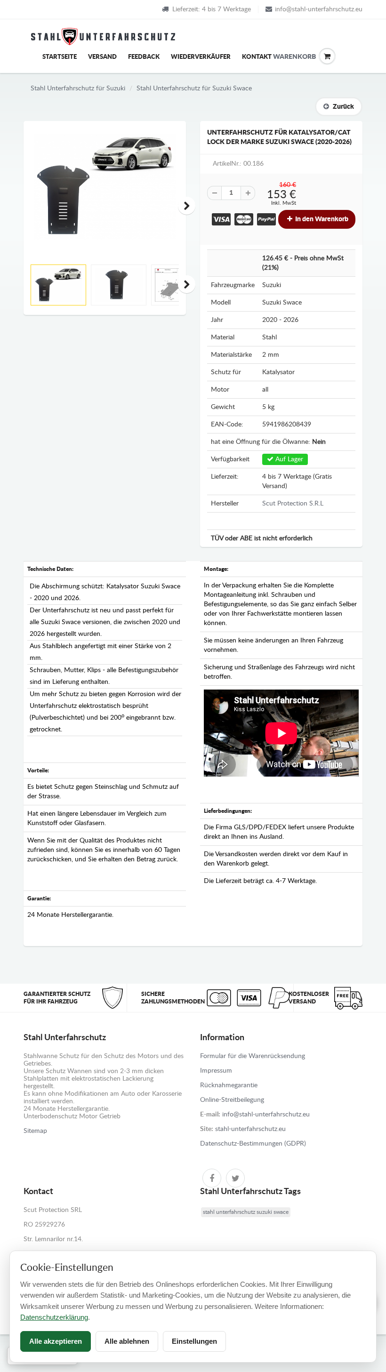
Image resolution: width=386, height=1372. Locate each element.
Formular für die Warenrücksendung (252, 1056)
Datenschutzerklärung (54, 1317)
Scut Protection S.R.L (292, 503)
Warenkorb (280, 57)
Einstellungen (194, 1341)
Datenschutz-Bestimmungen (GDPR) (253, 1143)
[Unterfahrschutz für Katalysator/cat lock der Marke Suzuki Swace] (105, 186)
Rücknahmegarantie (228, 1085)
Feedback (144, 57)
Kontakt (257, 57)
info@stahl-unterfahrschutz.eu (318, 9)
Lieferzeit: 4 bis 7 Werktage (211, 9)
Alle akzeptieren (55, 1341)
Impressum (216, 1070)
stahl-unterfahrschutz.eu (250, 1129)
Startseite (59, 57)
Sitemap (35, 1131)
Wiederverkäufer (201, 57)
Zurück (343, 107)
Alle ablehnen (127, 1341)
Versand (102, 57)
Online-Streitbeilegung (232, 1100)
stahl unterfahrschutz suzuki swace (246, 1212)
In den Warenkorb (321, 219)
